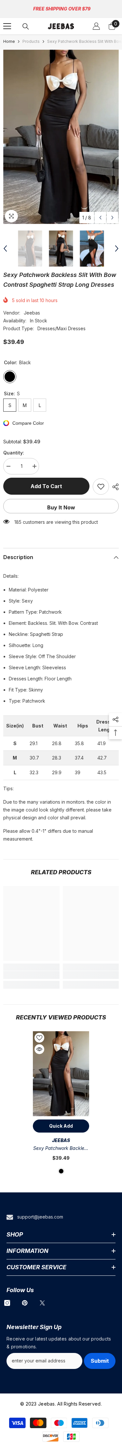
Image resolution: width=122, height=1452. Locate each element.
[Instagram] (7, 1303)
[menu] (7, 26)
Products (31, 41)
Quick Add (61, 1126)
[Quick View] (39, 1049)
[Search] (26, 26)
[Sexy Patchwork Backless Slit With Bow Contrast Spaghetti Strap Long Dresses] (61, 1073)
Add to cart (46, 486)
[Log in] (96, 26)
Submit (100, 1361)
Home (9, 41)
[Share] (114, 487)
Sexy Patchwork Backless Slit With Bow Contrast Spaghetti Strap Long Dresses (61, 1148)
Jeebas (32, 313)
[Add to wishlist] (101, 486)
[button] (100, 217)
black (61, 1171)
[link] (31, 975)
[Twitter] (42, 1303)
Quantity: (13, 452)
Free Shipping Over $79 (61, 8)
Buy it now (61, 507)
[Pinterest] (25, 1303)
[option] (61, 137)
